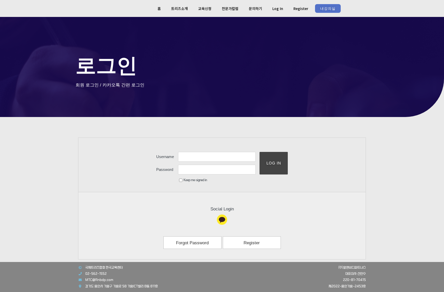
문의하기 (255, 8)
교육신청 (204, 8)
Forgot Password (192, 242)
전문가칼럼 (230, 8)
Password (164, 169)
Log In (277, 8)
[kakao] (222, 219)
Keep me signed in (195, 180)
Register (300, 8)
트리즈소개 (179, 8)
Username (165, 156)
